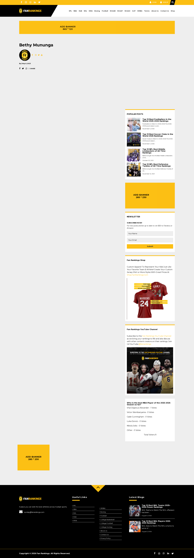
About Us (155, 11)
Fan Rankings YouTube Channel (156, 336)
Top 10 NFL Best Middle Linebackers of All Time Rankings (153, 151)
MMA (91, 11)
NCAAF (120, 11)
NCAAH (127, 11)
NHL (85, 11)
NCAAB (113, 11)
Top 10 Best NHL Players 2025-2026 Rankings (156, 522)
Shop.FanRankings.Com (137, 275)
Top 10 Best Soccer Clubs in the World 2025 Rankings (157, 135)
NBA (75, 11)
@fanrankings (145, 344)
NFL (70, 11)
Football (105, 11)
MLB (80, 11)
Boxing (97, 11)
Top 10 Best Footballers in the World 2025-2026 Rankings (156, 120)
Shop (173, 11)
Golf (133, 11)
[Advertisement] (97, 92)
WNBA (139, 11)
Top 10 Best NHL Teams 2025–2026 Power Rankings (156, 506)
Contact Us (164, 11)
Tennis (147, 11)
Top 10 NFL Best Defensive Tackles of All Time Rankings (156, 165)
